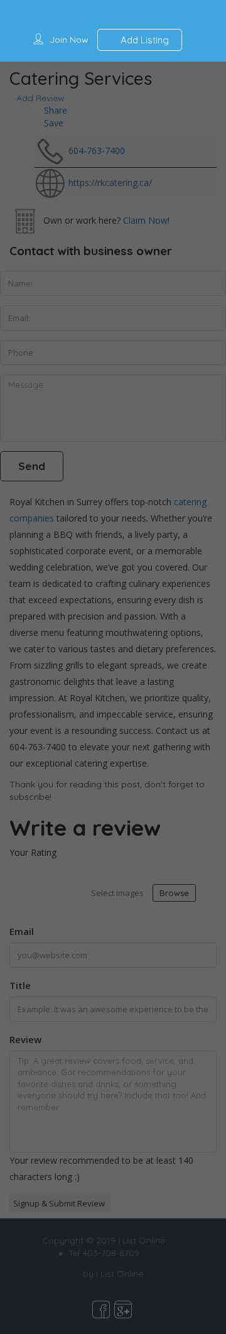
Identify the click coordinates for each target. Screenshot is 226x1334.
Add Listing (143, 40)
